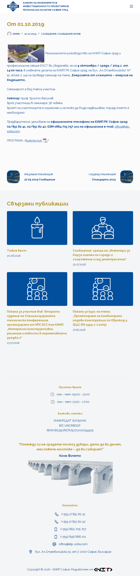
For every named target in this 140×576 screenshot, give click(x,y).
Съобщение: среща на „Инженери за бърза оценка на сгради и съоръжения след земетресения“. (101, 255)
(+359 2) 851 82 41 (73, 514)
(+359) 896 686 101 (73, 536)
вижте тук (34, 140)
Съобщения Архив (69, 34)
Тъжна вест (16, 250)
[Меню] (131, 6)
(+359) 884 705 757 (73, 529)
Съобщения (48, 34)
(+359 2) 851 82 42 (73, 521)
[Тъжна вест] (37, 228)
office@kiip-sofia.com (73, 544)
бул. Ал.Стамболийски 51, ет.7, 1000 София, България (73, 551)
